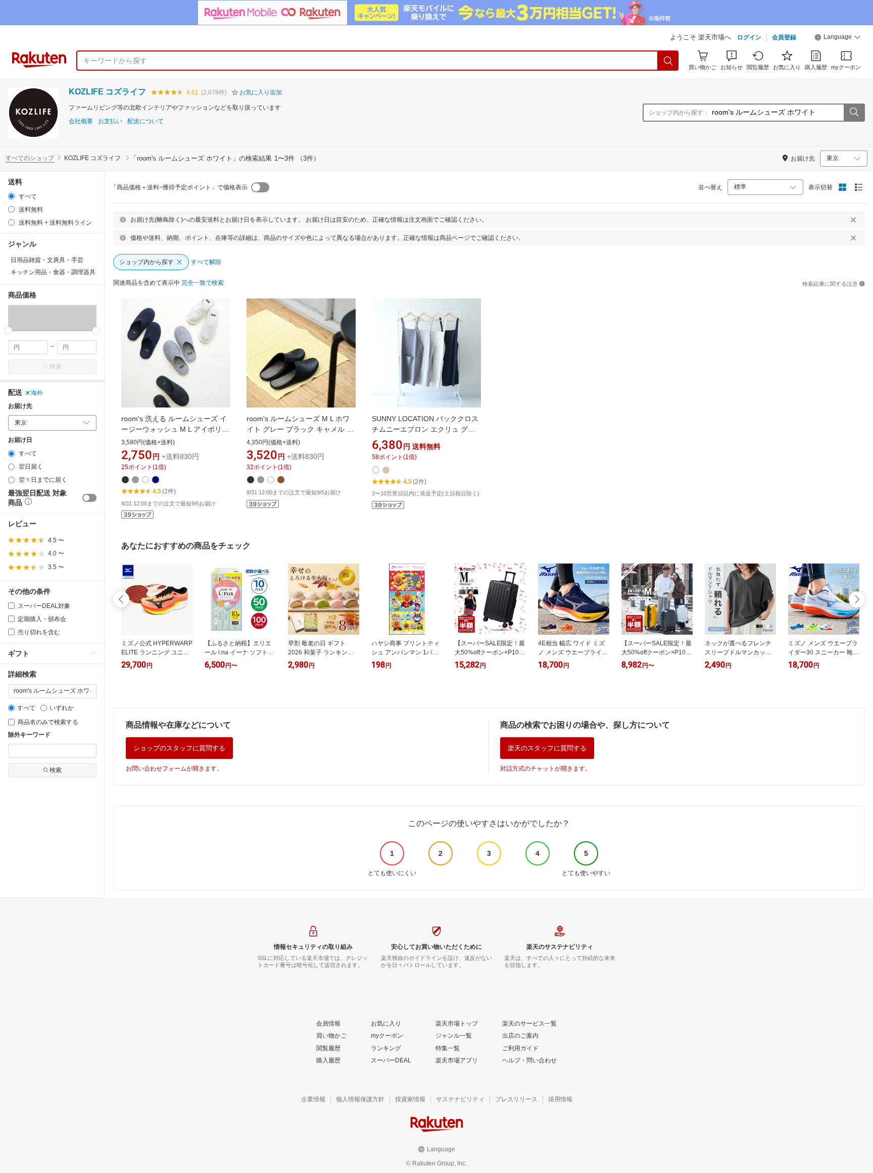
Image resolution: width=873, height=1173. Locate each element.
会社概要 (81, 121)
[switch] (89, 498)
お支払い (110, 121)
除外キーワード (29, 735)
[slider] (8, 330)
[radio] (11, 196)
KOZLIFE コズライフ (107, 91)
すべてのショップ (30, 158)
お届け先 (20, 406)
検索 (56, 366)
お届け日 (20, 440)
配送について (145, 121)
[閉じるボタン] (853, 220)
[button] (837, 38)
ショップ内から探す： (679, 112)
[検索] (668, 60)
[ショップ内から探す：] (854, 113)
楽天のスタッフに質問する (547, 748)
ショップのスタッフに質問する (179, 748)
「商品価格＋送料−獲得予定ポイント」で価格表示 (179, 187)
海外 (37, 392)
